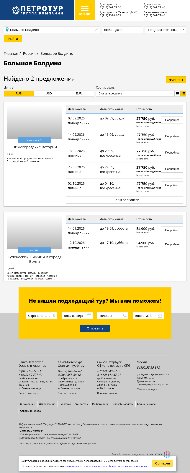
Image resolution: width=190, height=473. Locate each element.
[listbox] (165, 29)
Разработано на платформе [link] (128, 454)
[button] (13, 38)
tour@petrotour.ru (67, 378)
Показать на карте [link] (29, 393)
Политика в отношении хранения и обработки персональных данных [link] (57, 443)
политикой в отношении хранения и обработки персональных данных (106, 466)
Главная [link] (11, 53)
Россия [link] (29, 53)
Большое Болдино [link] (56, 53)
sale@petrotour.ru (28, 378)
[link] (37, 10)
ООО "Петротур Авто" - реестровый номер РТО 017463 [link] (48, 434)
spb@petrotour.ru (106, 378)
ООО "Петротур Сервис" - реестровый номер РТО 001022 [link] (50, 438)
